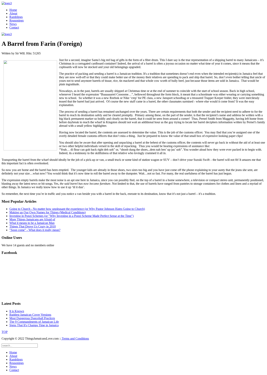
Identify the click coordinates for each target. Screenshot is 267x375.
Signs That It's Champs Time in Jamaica (34, 325)
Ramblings (16, 17)
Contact (14, 27)
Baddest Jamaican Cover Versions (30, 314)
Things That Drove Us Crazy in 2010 (32, 226)
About (13, 13)
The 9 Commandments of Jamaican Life (34, 321)
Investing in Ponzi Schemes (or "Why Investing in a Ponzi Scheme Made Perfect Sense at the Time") (71, 216)
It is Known (16, 311)
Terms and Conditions (75, 338)
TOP (5, 332)
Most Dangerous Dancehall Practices (32, 318)
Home (13, 10)
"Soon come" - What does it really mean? (34, 230)
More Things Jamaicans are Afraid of (32, 219)
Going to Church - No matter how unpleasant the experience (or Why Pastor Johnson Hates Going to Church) (77, 208)
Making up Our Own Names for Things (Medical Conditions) (47, 212)
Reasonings (16, 20)
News (13, 24)
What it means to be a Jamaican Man (32, 223)
